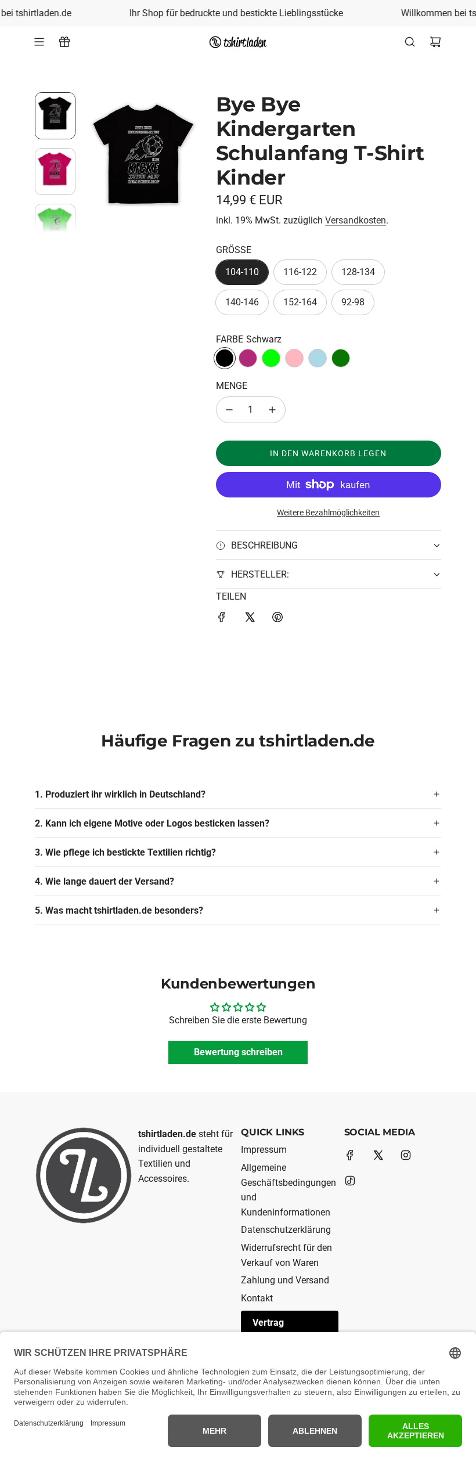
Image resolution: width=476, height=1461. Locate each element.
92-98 (353, 302)
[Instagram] (406, 1155)
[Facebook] (350, 1155)
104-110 (242, 271)
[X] (378, 1155)
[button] (93, 162)
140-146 (242, 302)
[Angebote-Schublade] (64, 42)
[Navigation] (39, 42)
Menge (231, 385)
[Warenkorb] (435, 42)
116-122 (300, 271)
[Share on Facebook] (222, 619)
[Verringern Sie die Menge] (229, 410)
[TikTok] (350, 1180)
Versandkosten (355, 220)
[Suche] (410, 42)
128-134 (358, 271)
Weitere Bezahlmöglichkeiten (328, 512)
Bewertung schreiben (238, 1052)
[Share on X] (249, 619)
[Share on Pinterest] (277, 619)
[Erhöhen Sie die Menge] (272, 410)
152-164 (300, 302)
